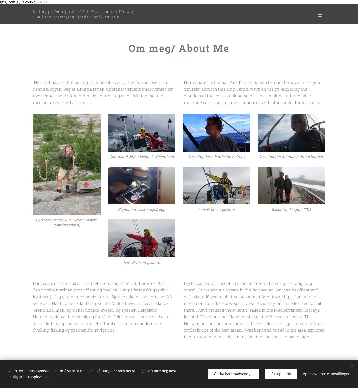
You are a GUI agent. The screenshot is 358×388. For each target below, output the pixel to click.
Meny (321, 14)
